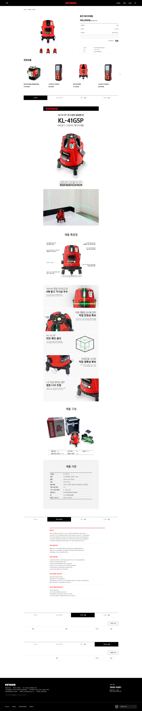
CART (130, 3)
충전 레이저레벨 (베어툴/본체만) (31, 84)
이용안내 (31, 706)
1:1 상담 (111, 693)
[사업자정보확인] (23, 689)
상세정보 (35, 97)
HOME (25, 9)
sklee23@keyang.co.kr (28, 691)
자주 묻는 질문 (118, 693)
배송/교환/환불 (59, 97)
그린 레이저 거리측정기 (53, 84)
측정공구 (34, 9)
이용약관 (14, 706)
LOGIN (118, 3)
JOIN (124, 3)
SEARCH (135, 3)
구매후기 (82, 97)
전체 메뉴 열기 (7, 3)
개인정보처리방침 (22, 706)
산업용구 (29, 9)
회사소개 (7, 706)
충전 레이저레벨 (77, 84)
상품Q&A (106, 97)
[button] (120, 74)
